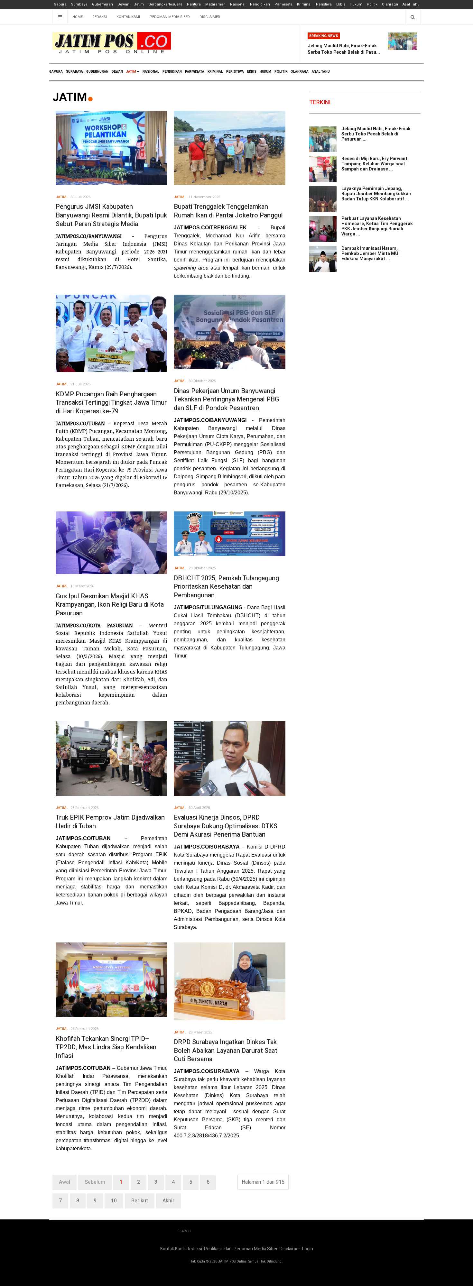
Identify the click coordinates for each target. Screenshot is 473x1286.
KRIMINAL (215, 71)
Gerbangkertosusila (165, 4)
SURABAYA (74, 71)
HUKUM (265, 71)
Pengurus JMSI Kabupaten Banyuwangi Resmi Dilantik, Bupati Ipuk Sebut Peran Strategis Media (111, 215)
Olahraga (390, 4)
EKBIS (251, 71)
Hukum (356, 4)
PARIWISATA (194, 71)
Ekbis (340, 4)
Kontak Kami (128, 17)
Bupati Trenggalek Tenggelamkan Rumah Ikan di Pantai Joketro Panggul (228, 211)
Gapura (60, 4)
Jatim (139, 4)
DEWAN (117, 71)
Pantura (194, 4)
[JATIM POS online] (111, 43)
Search (184, 1231)
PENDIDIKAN (172, 71)
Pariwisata (283, 4)
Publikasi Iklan (218, 1248)
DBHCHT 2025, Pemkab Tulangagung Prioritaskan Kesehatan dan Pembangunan (226, 587)
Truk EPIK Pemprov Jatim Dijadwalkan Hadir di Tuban (110, 822)
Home (77, 17)
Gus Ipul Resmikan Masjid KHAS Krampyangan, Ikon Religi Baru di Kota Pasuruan (110, 605)
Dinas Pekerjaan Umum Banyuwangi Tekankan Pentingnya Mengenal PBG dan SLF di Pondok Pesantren (226, 399)
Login (307, 1248)
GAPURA (56, 71)
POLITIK (280, 71)
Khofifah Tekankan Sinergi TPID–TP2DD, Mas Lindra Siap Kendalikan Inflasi (106, 1047)
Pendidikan (260, 4)
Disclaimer (209, 17)
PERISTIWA (235, 71)
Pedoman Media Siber (170, 17)
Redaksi (99, 17)
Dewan (123, 4)
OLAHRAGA (300, 71)
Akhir (168, 1201)
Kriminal (304, 4)
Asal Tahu (411, 4)
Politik (372, 4)
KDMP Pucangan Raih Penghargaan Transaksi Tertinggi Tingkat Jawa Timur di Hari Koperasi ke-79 (111, 403)
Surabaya (79, 4)
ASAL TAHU (321, 71)
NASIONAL (151, 71)
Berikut (139, 1201)
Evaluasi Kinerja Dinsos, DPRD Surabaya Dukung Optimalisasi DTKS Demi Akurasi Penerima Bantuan (225, 826)
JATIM (131, 71)
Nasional (238, 4)
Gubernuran (102, 4)
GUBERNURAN (97, 71)
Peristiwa (324, 4)
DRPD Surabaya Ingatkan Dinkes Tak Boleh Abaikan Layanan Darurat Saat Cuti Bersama (225, 1050)
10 (114, 1201)
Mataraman (215, 4)
